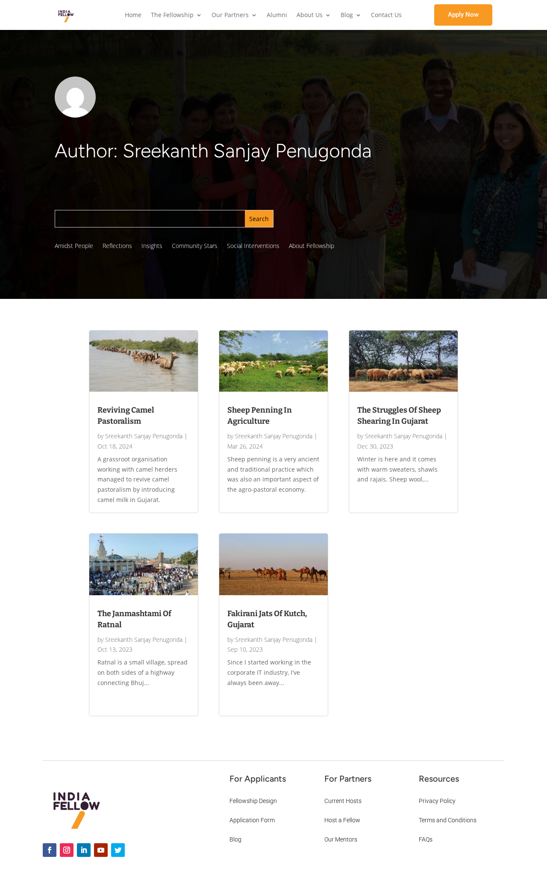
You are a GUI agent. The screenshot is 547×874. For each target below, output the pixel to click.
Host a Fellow (342, 820)
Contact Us (386, 15)
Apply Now (463, 14)
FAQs (425, 839)
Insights (151, 246)
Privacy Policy (437, 800)
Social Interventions (253, 246)
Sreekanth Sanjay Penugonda (143, 436)
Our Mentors (340, 839)
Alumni (277, 15)
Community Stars (195, 246)
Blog (347, 15)
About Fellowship (311, 246)
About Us (310, 15)
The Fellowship (172, 15)
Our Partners (230, 15)
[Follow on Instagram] (67, 850)
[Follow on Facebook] (49, 850)
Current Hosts (343, 800)
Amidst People (74, 246)
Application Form (252, 820)
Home (133, 15)
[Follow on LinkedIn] (84, 850)
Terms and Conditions (447, 820)
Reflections (117, 246)
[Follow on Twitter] (118, 850)
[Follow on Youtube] (101, 850)
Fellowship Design (253, 800)
